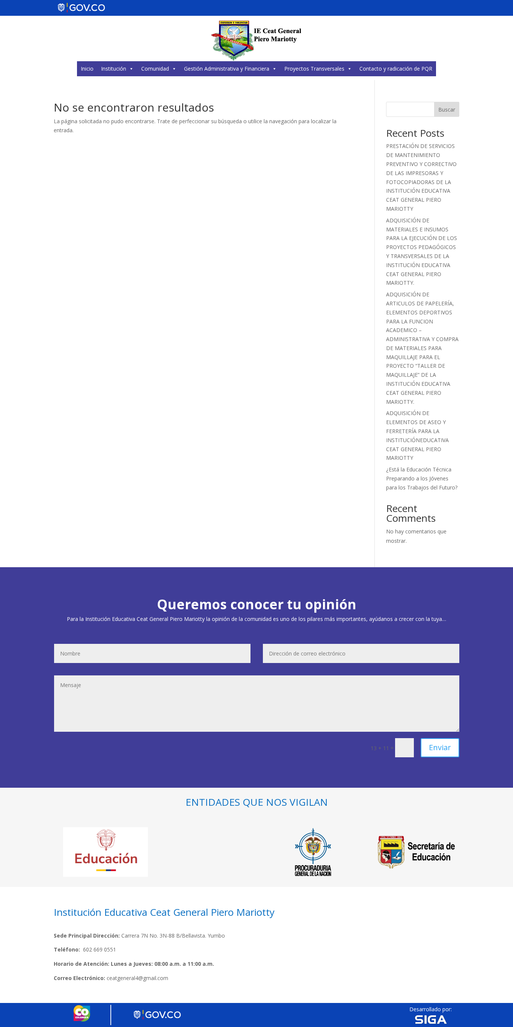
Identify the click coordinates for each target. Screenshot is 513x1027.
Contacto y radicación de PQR (395, 68)
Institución (113, 68)
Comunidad (155, 68)
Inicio (87, 68)
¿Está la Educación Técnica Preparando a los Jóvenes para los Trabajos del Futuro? (421, 478)
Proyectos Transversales (314, 68)
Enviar (440, 747)
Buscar (446, 109)
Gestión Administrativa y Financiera (226, 68)
